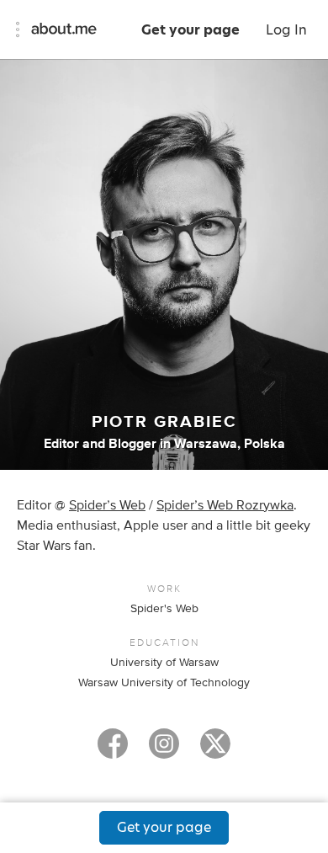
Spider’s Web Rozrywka (225, 505)
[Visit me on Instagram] (164, 751)
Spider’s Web (107, 505)
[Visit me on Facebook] (113, 751)
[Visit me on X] (215, 751)
